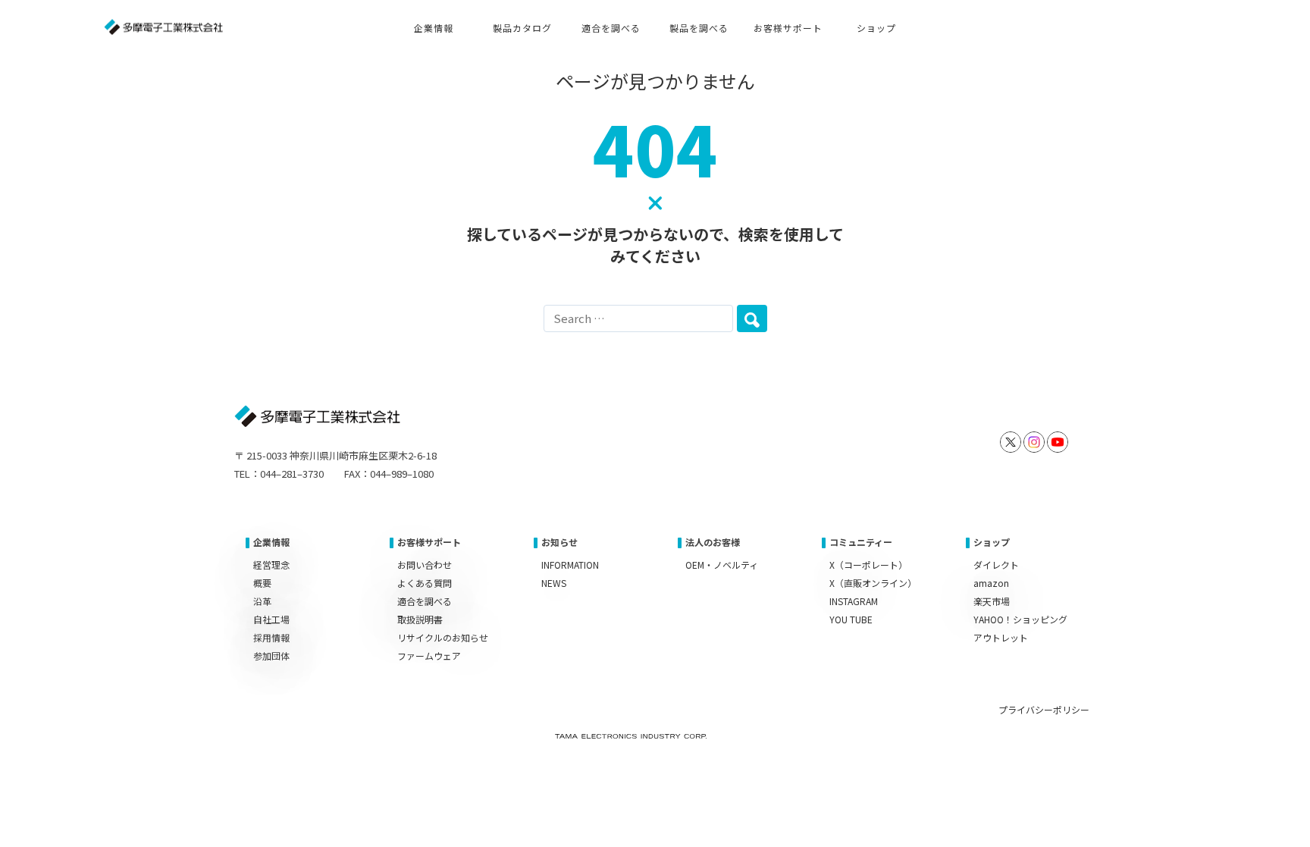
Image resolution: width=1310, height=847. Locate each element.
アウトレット (1000, 637)
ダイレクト (996, 564)
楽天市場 (991, 600)
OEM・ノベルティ (721, 564)
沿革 (262, 600)
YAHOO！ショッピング (1020, 619)
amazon (991, 582)
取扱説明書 (420, 619)
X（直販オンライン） (873, 582)
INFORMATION (570, 564)
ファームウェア (429, 655)
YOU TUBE (851, 619)
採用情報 (271, 637)
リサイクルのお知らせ (442, 637)
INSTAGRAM (853, 600)
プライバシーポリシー (1043, 709)
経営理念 (271, 564)
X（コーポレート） (868, 564)
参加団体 (271, 655)
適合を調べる (424, 600)
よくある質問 (424, 582)
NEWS (553, 582)
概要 (262, 582)
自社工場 (271, 619)
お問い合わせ (424, 564)
